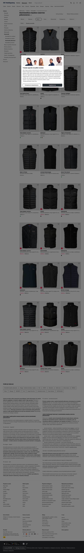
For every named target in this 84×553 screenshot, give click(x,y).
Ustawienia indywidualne (31, 85)
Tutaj (28, 79)
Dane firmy (34, 81)
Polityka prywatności (27, 81)
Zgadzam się (52, 85)
